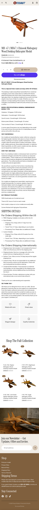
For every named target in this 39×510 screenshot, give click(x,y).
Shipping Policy (5, 470)
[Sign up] (35, 447)
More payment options (19, 79)
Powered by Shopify (25, 503)
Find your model (6, 462)
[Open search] (6, 3)
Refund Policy (5, 467)
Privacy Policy (5, 465)
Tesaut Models (16, 503)
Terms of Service (6, 473)
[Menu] (2, 3)
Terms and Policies (19, 506)
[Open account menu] (33, 3)
